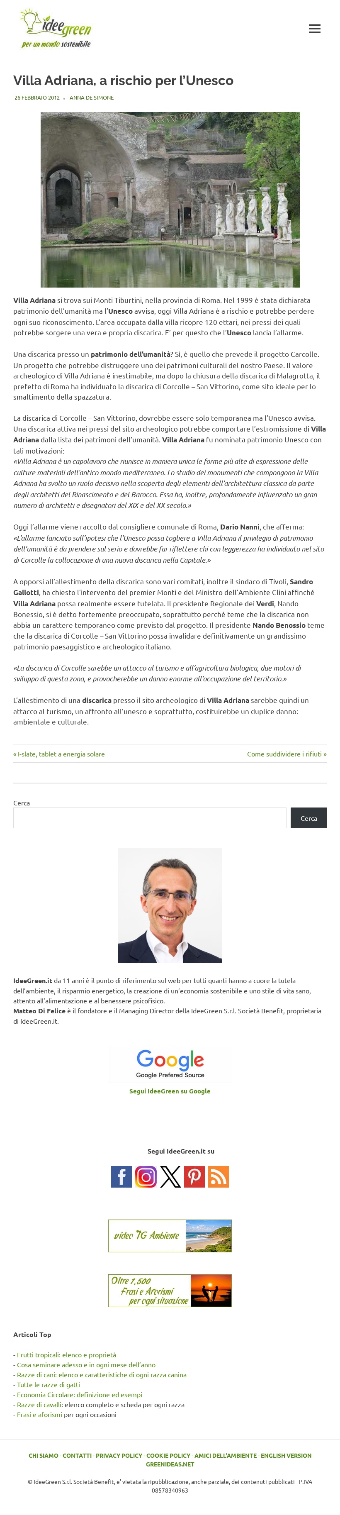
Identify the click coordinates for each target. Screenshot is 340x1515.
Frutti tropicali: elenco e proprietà (66, 1354)
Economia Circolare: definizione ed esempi (79, 1394)
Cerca (21, 802)
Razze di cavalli (39, 1404)
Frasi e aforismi (39, 1414)
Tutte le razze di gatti (48, 1384)
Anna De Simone (92, 97)
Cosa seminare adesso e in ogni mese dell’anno (86, 1364)
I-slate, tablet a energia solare (61, 753)
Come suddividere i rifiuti (284, 753)
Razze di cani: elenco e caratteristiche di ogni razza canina (102, 1374)
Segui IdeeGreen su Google (170, 1091)
